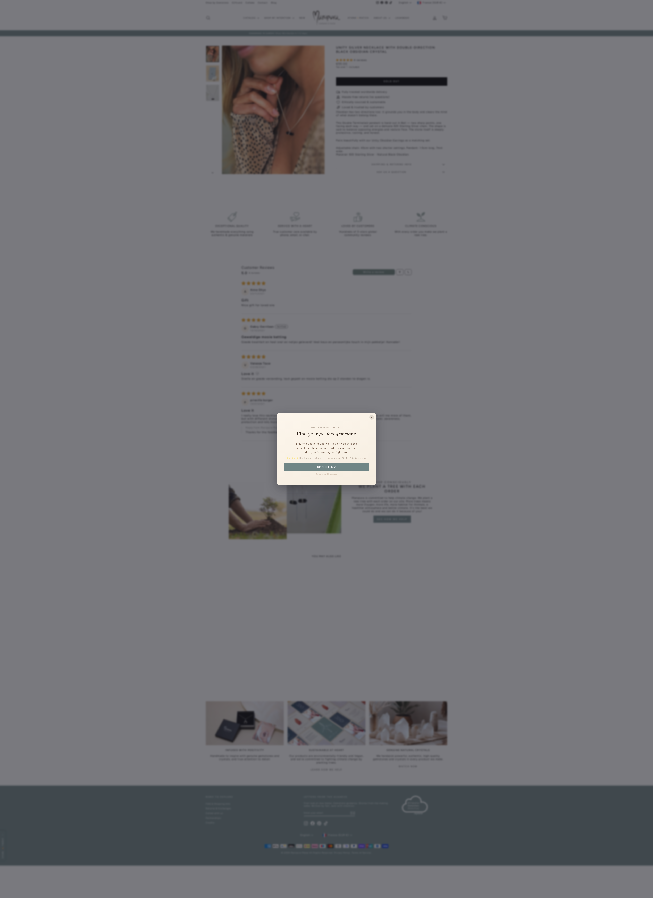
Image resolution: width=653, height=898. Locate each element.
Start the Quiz (326, 467)
